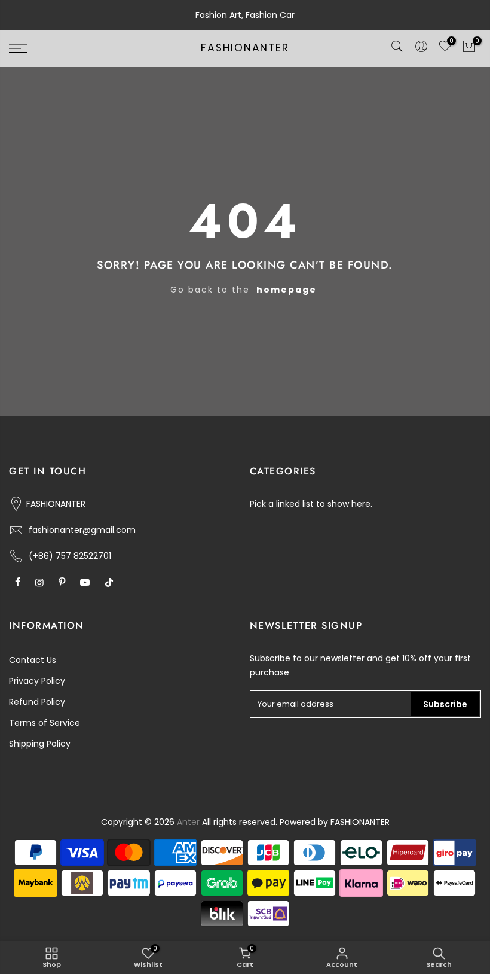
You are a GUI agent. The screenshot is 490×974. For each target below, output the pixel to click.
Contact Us (32, 660)
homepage (286, 290)
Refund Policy (37, 702)
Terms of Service (44, 723)
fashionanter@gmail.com (82, 530)
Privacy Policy (37, 681)
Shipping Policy (40, 744)
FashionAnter (245, 48)
